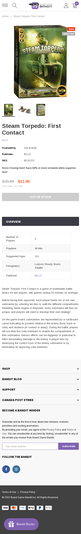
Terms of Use (10, 492)
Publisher (7, 154)
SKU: (5, 160)
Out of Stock (40, 197)
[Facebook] (6, 469)
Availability (9, 148)
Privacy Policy (53, 429)
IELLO (5, 140)
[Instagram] (16, 469)
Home (5, 16)
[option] (40, 61)
